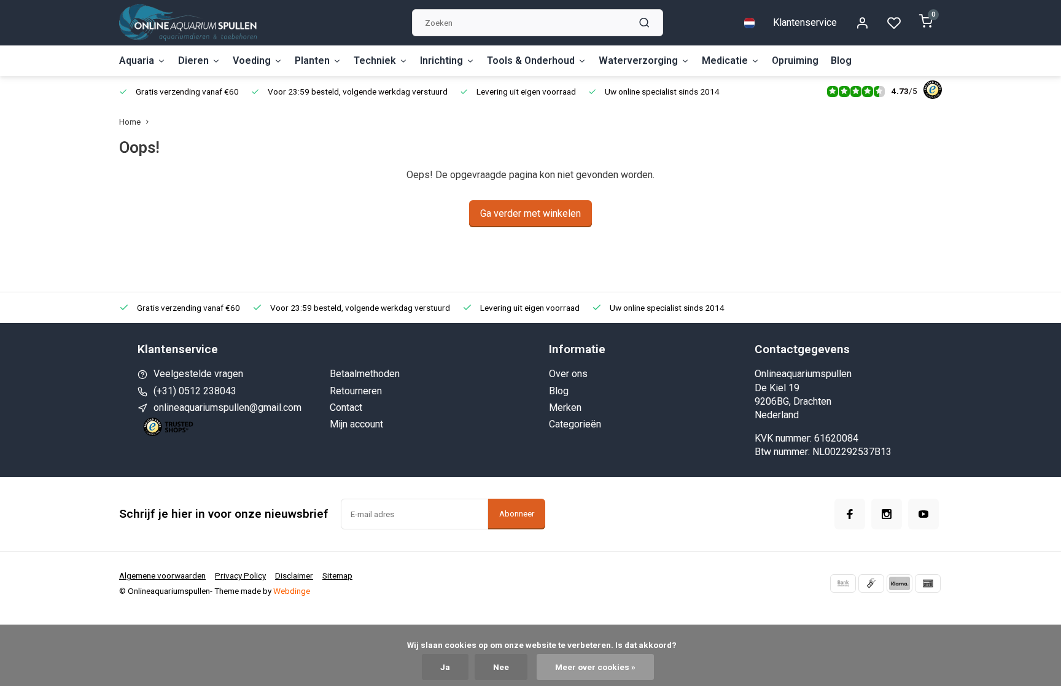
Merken (565, 407)
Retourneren (356, 391)
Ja (445, 667)
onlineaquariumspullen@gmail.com (227, 407)
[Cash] (871, 583)
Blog (841, 60)
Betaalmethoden (365, 374)
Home (130, 122)
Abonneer (516, 513)
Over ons (568, 374)
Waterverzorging (638, 60)
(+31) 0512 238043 (195, 391)
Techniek (375, 60)
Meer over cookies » (595, 667)
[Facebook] (849, 514)
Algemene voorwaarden (162, 575)
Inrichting (441, 60)
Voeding (252, 60)
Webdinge (291, 591)
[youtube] (923, 514)
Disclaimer (294, 575)
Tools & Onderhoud (531, 60)
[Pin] (928, 583)
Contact (346, 407)
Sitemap (337, 575)
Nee (501, 667)
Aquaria (136, 60)
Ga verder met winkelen (530, 213)
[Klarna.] (899, 583)
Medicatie (725, 60)
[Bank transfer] (843, 583)
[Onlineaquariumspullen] (188, 22)
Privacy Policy (240, 575)
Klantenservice (805, 22)
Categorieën (575, 424)
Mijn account (356, 424)
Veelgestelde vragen (198, 374)
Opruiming (795, 60)
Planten (312, 60)
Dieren (193, 60)
